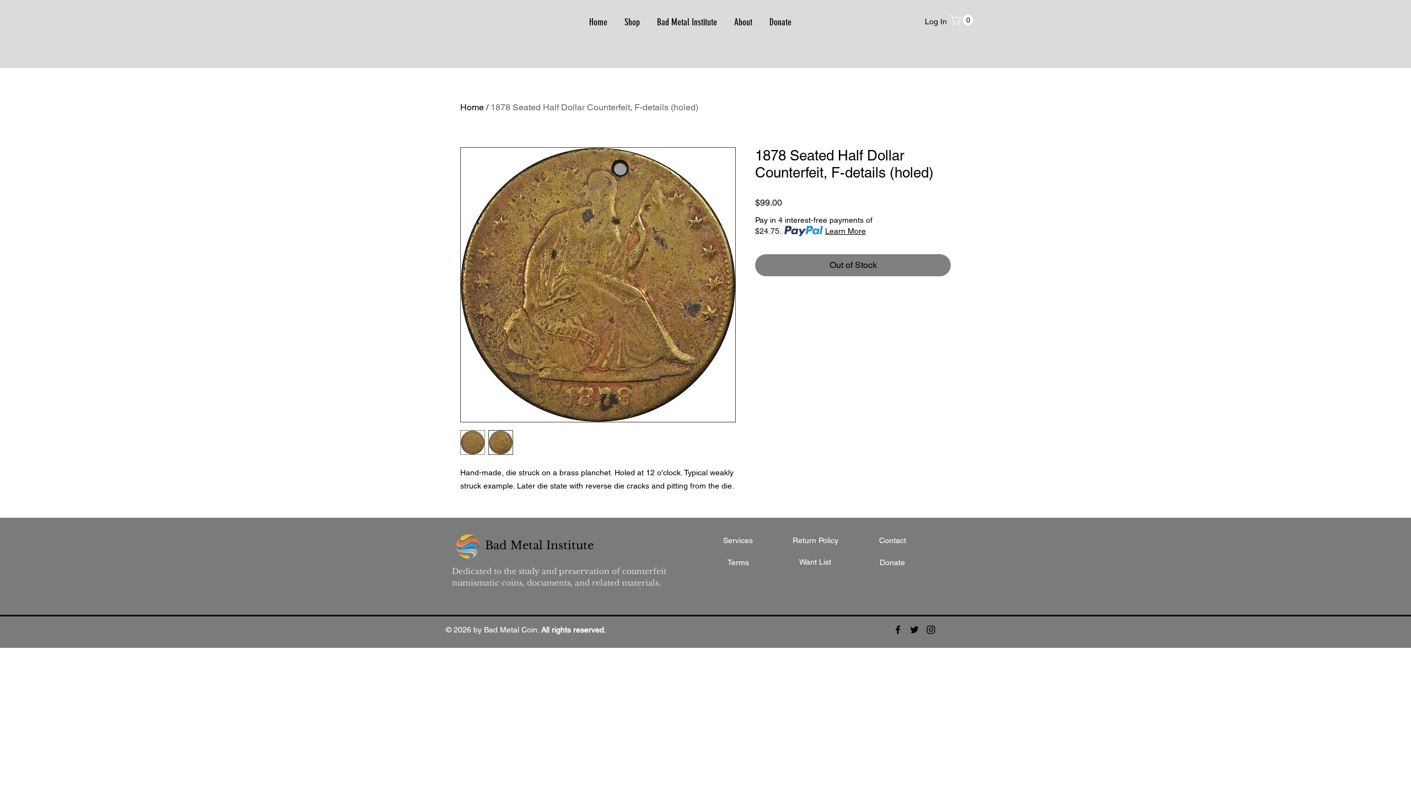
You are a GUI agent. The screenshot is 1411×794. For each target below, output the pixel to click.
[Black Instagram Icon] (930, 629)
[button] (963, 20)
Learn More (845, 231)
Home (472, 107)
